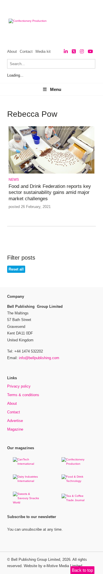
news (14, 180)
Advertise (15, 421)
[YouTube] (90, 51)
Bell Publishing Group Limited (35, 559)
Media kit (43, 51)
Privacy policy (19, 386)
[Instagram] (82, 51)
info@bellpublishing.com (39, 358)
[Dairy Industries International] (27, 480)
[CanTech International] (27, 463)
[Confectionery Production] (76, 463)
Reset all (16, 269)
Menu (55, 89)
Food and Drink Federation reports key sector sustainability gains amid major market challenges (50, 192)
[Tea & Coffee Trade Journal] (76, 500)
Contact (26, 51)
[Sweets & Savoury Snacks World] (27, 502)
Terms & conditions (23, 395)
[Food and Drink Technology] (76, 480)
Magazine (15, 429)
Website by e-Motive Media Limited (53, 566)
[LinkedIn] (66, 51)
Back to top (82, 570)
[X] (74, 51)
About (12, 51)
